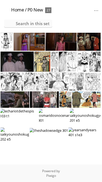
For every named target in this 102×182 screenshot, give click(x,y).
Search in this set (33, 23)
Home (17, 10)
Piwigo (51, 175)
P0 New (35, 10)
